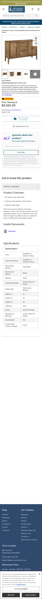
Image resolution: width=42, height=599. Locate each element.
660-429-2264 (12, 557)
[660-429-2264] (38, 9)
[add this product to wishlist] (36, 43)
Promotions (6, 524)
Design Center (26, 524)
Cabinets (22, 27)
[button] (3, 9)
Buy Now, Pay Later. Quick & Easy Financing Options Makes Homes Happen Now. (21, 22)
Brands (4, 521)
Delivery (24, 521)
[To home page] (17, 9)
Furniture (4, 27)
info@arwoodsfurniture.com (16, 560)
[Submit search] (36, 16)
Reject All (11, 595)
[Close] (39, 574)
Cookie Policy (21, 584)
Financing (24, 514)
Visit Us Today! (21, 3)
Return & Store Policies (29, 540)
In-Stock (16, 2)
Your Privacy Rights (21, 589)
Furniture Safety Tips (28, 530)
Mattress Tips (26, 533)
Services (24, 518)
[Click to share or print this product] (36, 38)
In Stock (5, 527)
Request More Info (22, 126)
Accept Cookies (30, 595)
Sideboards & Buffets (33, 27)
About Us (24, 527)
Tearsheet (12, 231)
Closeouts (5, 530)
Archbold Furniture (15, 110)
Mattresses (6, 518)
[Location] (32, 9)
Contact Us (25, 536)
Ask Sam (21, 152)
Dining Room (13, 27)
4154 (8, 112)
